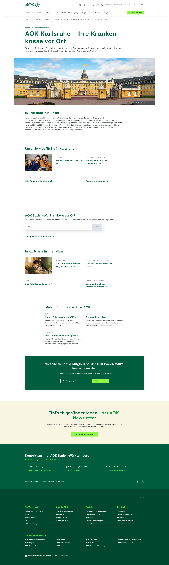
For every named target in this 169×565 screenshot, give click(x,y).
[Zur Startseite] (32, 4)
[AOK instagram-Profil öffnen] (143, 482)
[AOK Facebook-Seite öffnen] (137, 482)
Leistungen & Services (33, 13)
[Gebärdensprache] (85, 5)
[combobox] (60, 227)
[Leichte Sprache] (80, 5)
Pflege (83, 13)
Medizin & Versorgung (69, 13)
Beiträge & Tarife (51, 13)
